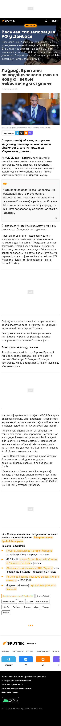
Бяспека (27, 607)
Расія (21, 601)
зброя (36, 607)
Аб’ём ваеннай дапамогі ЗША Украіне (29, 568)
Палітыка (16, 607)
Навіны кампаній (23, 680)
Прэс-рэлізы (7, 680)
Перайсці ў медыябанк (41, 127)
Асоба (29, 651)
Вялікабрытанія (9, 601)
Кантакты (18, 676)
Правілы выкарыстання (35, 676)
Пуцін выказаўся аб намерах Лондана (29, 550)
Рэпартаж (17, 651)
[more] (56, 218)
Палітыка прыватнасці (12, 684)
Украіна (30, 601)
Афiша (56, 651)
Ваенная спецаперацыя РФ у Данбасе (18, 596)
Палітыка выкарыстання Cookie (16, 688)
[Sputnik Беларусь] (8, 22)
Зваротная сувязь (9, 692)
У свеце (45, 607)
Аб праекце (7, 676)
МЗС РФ (6, 607)
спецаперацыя (42, 601)
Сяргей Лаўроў (43, 596)
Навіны (6, 612)
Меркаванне (43, 651)
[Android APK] (10, 700)
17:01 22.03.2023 (9, 89)
